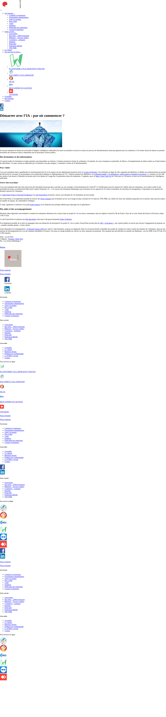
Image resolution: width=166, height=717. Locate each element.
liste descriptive (30, 219)
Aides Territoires (66, 219)
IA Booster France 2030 (35, 229)
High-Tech (19, 239)
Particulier (12, 44)
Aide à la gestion (15, 19)
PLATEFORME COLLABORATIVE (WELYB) (18, 372)
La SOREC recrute (11, 356)
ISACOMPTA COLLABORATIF (12, 382)
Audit (11, 23)
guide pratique (35, 205)
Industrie (12, 42)
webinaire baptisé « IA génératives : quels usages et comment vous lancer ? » (121, 174)
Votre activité (10, 32)
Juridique (12, 26)
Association (13, 34)
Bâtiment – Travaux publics (19, 38)
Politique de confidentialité (14, 354)
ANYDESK (4, 412)
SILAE (2, 392)
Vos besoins (10, 13)
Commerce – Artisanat (17, 40)
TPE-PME (13, 48)
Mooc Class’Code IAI (103, 176)
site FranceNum (41, 195)
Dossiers (11, 239)
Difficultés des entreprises (18, 28)
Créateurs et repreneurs (17, 15)
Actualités (8, 96)
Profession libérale (15, 46)
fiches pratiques (45, 199)
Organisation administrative (19, 17)
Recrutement (9, 99)
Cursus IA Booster (90, 172)
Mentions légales (10, 352)
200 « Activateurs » (107, 223)
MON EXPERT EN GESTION (11, 402)
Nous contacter (5, 270)
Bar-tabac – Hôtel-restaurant (19, 36)
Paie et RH (13, 21)
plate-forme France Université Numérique (17, 195)
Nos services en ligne (13, 52)
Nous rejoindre (5, 274)
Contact (7, 101)
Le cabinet (8, 50)
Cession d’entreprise (16, 30)
